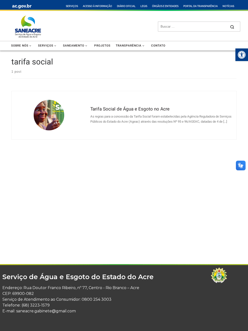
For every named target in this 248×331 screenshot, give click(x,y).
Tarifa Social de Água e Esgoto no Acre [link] (130, 109)
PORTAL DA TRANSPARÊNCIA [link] (200, 6)
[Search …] (232, 26)
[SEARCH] (194, 26)
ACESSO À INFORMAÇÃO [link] (97, 6)
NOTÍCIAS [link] (228, 6)
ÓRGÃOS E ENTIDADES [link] (165, 6)
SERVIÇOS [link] (72, 6)
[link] (241, 54)
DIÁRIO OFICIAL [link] (126, 6)
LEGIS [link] (143, 6)
